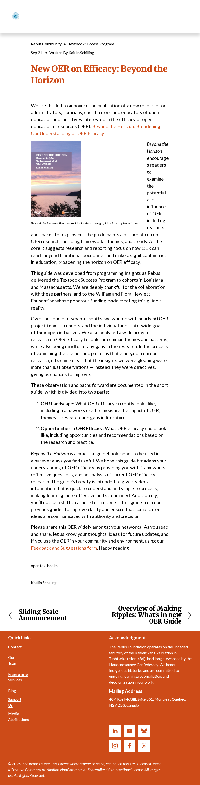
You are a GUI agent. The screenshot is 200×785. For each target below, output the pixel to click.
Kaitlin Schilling (81, 52)
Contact (15, 647)
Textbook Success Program (91, 44)
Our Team (12, 660)
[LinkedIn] (115, 731)
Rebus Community (46, 44)
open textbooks (44, 565)
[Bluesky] (144, 731)
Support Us (14, 702)
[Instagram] (115, 746)
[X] (144, 746)
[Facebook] (129, 746)
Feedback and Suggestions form (64, 548)
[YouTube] (129, 731)
